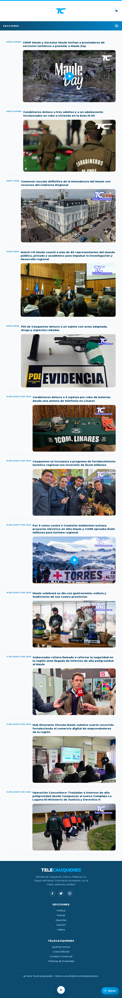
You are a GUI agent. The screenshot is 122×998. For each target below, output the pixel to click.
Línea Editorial (61, 951)
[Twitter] (61, 893)
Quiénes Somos (61, 946)
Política (61, 910)
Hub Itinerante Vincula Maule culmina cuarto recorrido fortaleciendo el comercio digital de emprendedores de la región (73, 728)
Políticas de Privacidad (61, 961)
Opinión (61, 924)
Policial (61, 915)
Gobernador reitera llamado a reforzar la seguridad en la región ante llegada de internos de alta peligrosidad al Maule (73, 661)
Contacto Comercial (61, 956)
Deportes (61, 920)
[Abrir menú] (116, 26)
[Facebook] (52, 893)
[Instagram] (70, 893)
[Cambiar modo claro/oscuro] (117, 11)
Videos (61, 929)
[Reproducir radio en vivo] (61, 990)
